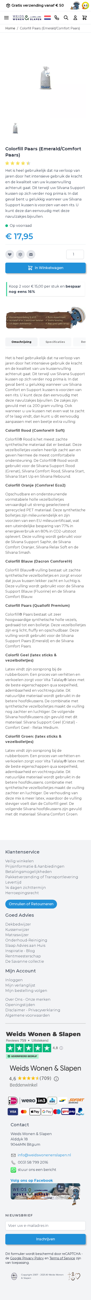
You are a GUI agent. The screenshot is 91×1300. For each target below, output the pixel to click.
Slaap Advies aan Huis (25, 945)
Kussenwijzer (17, 930)
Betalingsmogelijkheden (28, 872)
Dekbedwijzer (18, 924)
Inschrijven (45, 1239)
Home (10, 28)
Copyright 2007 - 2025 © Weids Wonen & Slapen (42, 1276)
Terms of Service (62, 1258)
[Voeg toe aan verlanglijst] (9, 254)
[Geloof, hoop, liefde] (73, 1276)
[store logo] (27, 17)
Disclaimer (15, 1010)
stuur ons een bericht (37, 1170)
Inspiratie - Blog (20, 951)
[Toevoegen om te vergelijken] (20, 254)
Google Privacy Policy (27, 1258)
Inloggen (14, 980)
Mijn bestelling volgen (26, 991)
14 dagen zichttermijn (25, 888)
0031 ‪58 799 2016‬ (33, 1162)
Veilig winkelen (19, 861)
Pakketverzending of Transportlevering (41, 877)
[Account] (75, 17)
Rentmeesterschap (23, 956)
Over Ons (13, 999)
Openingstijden (20, 1005)
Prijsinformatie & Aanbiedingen (34, 866)
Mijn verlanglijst (20, 985)
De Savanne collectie (24, 961)
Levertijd (13, 882)
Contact (20, 1124)
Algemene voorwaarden (27, 1015)
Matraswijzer (17, 935)
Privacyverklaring (44, 1010)
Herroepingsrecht (22, 893)
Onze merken (38, 999)
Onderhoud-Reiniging (26, 940)
